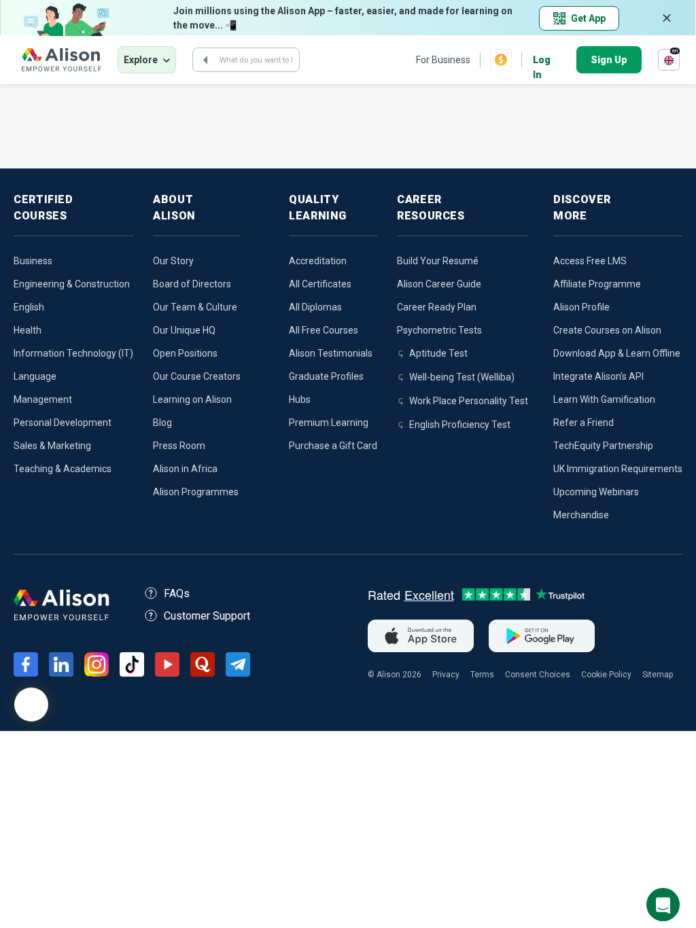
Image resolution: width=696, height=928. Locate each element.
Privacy (445, 674)
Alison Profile (581, 307)
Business (33, 260)
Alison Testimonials (330, 353)
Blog (162, 422)
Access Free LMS (590, 260)
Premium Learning (328, 422)
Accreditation (318, 260)
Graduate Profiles (326, 376)
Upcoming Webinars (596, 491)
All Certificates (320, 284)
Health (27, 330)
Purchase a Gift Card (333, 445)
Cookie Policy (606, 674)
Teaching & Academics (62, 468)
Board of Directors (192, 284)
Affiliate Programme (597, 284)
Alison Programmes (196, 491)
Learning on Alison (192, 399)
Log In (542, 60)
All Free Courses (323, 330)
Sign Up (609, 59)
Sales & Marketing (52, 445)
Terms (482, 674)
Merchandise (581, 515)
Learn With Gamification (604, 399)
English (29, 307)
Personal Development (62, 422)
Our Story (173, 260)
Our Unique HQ (184, 330)
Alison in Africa (185, 468)
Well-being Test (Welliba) (462, 377)
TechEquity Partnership (603, 445)
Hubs (300, 399)
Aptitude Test (438, 353)
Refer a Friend (583, 422)
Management (43, 399)
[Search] (205, 60)
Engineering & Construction (72, 284)
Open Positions (185, 353)
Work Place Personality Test (468, 400)
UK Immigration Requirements (617, 468)
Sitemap (657, 674)
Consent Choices (537, 674)
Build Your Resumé (437, 260)
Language (35, 376)
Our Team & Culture (195, 307)
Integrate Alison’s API (598, 376)
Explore (141, 59)
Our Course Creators (197, 376)
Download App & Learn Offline (616, 353)
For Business (443, 59)
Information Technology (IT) (73, 353)
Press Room (179, 445)
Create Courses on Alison (607, 330)
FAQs (177, 593)
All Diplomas (315, 307)
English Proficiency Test (459, 424)
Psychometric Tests (439, 330)
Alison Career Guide (439, 284)
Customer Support (207, 615)
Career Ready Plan (436, 307)
